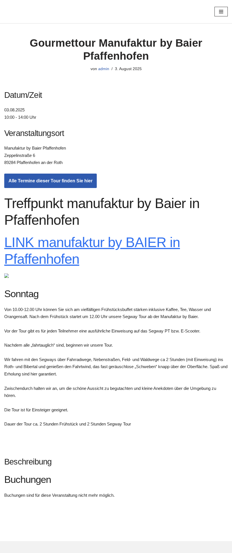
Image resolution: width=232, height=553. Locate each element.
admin (103, 69)
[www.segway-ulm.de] (46, 11)
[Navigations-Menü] (221, 11)
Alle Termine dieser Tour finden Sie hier (50, 180)
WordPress (61, 547)
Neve (9, 547)
